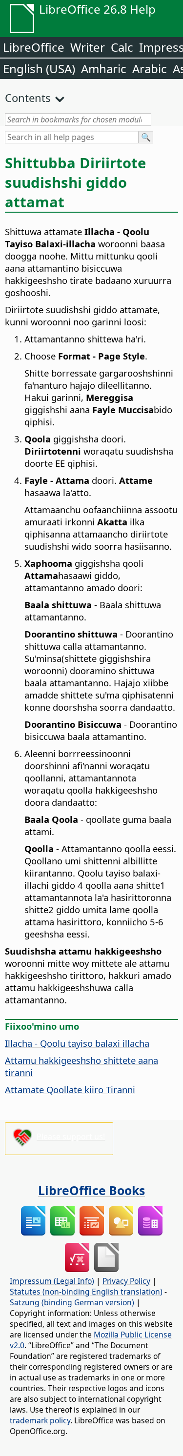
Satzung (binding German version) (72, 1302)
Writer (87, 47)
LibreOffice (33, 47)
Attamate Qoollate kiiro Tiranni (70, 1089)
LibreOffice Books (91, 1190)
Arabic (149, 68)
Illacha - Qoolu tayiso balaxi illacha (77, 1043)
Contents (28, 97)
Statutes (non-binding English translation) (86, 1291)
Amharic (103, 68)
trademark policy (40, 1420)
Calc (122, 47)
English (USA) (39, 68)
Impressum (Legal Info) (52, 1281)
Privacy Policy (126, 1281)
